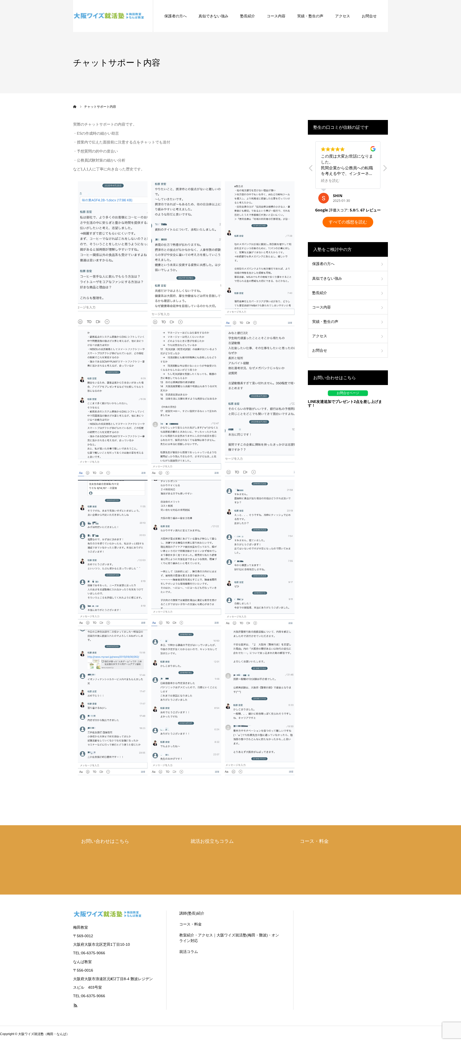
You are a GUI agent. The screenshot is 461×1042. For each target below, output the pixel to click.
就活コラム (188, 951)
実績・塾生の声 (310, 16)
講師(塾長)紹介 (191, 913)
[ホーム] (75, 106)
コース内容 (276, 16)
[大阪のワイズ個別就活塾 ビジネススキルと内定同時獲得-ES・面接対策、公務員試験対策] (109, 16)
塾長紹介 (247, 16)
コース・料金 (190, 924)
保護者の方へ (175, 16)
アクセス (342, 16)
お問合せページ (348, 393)
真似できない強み (213, 16)
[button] (384, 169)
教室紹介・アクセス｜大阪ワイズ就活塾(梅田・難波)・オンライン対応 (229, 938)
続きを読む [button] (330, 180)
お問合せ (369, 16)
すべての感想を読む (348, 222)
